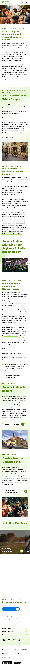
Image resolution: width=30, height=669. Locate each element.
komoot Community (19, 186)
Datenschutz (5, 653)
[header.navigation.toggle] (26, 2)
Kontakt (17, 653)
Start (4, 616)
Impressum (5, 649)
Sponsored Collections (8, 351)
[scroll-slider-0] (2, 263)
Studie (12, 109)
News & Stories (11, 616)
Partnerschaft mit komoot (11, 335)
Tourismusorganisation (8, 469)
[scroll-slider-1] (28, 263)
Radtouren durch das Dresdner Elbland (12, 233)
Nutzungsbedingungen (21, 649)
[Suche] (23, 2)
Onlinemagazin (21, 616)
